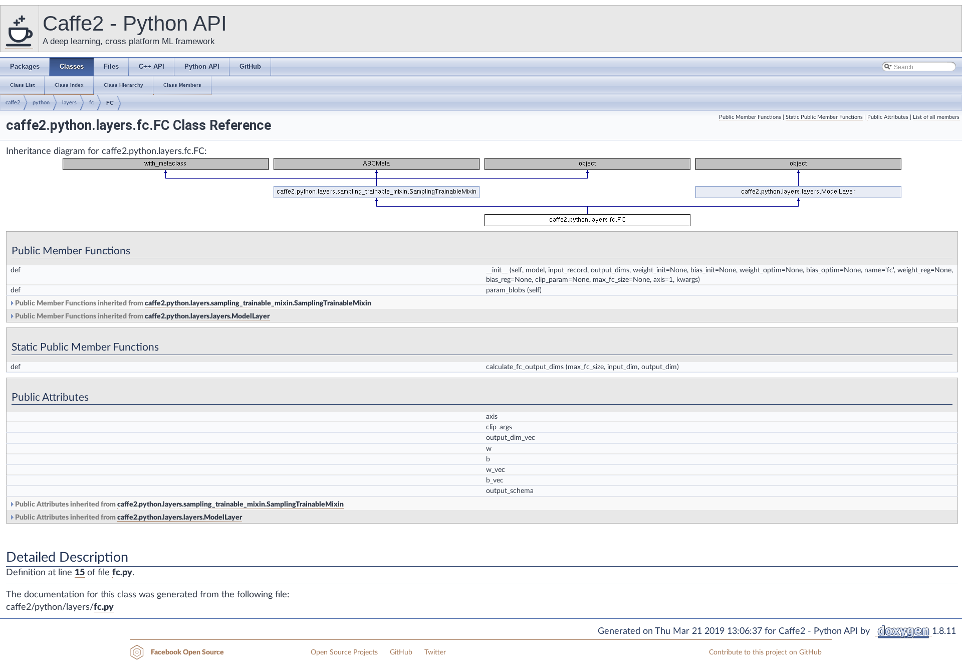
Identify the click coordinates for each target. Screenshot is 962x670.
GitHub (401, 652)
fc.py (122, 572)
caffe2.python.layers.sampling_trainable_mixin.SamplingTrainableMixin (258, 303)
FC (110, 103)
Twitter (435, 652)
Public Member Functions (750, 117)
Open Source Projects (344, 652)
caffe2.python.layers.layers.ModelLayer (207, 316)
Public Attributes (887, 117)
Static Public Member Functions (824, 117)
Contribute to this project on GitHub (765, 652)
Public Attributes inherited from (179, 504)
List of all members (936, 117)
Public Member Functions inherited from (192, 303)
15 (80, 572)
